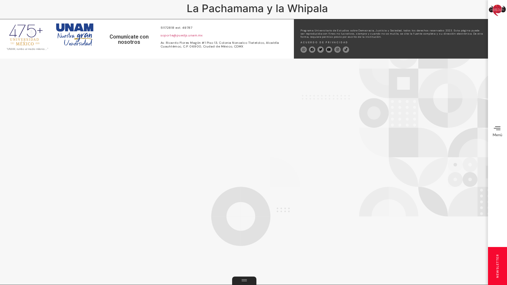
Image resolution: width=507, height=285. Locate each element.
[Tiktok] (346, 49)
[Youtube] (329, 49)
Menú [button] (497, 134)
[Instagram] (337, 49)
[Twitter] (320, 49)
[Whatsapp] (304, 49)
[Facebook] (312, 49)
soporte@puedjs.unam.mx (182, 35)
